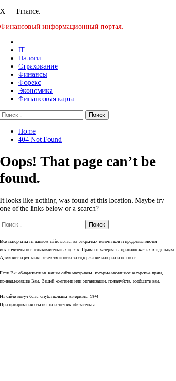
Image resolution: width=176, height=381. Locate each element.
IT (21, 50)
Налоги (29, 58)
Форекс (29, 82)
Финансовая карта (46, 98)
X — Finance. (20, 11)
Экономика (35, 90)
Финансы (32, 74)
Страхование (38, 66)
